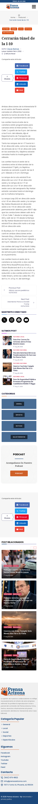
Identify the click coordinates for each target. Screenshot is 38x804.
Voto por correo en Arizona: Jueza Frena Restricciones (22, 341)
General (13, 29)
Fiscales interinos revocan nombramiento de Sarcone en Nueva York (24, 355)
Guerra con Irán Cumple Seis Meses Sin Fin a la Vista (23, 368)
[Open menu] (34, 6)
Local (21, 29)
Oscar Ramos (13, 49)
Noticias (28, 29)
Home (13, 17)
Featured (22, 17)
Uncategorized (8, 33)
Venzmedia (26, 797)
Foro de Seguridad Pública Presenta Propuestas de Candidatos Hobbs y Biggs (24, 381)
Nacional (23, 350)
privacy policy (6, 799)
